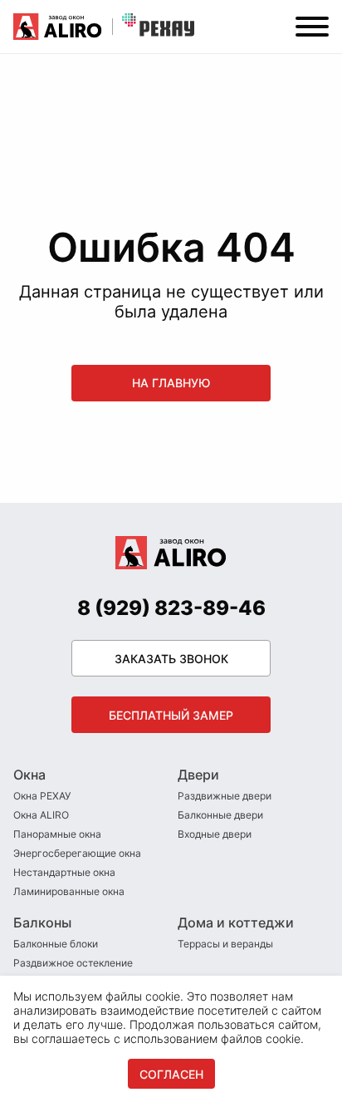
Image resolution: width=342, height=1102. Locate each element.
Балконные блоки (55, 943)
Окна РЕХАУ (42, 796)
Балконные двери (220, 815)
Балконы (42, 922)
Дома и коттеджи (236, 922)
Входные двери (215, 834)
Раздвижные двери (224, 796)
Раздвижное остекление (73, 963)
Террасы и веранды (225, 943)
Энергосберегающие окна (77, 853)
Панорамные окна (57, 834)
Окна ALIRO (41, 815)
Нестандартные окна (64, 872)
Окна (29, 774)
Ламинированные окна (69, 891)
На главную (171, 383)
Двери (198, 774)
